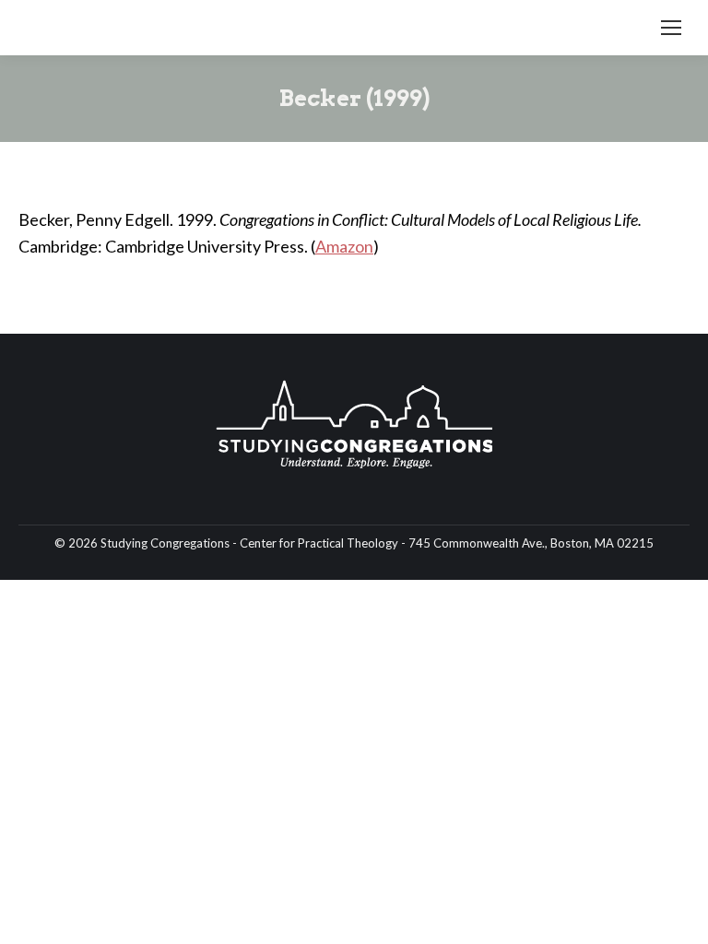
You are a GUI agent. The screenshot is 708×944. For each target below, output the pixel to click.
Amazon (344, 246)
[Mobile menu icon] (671, 27)
